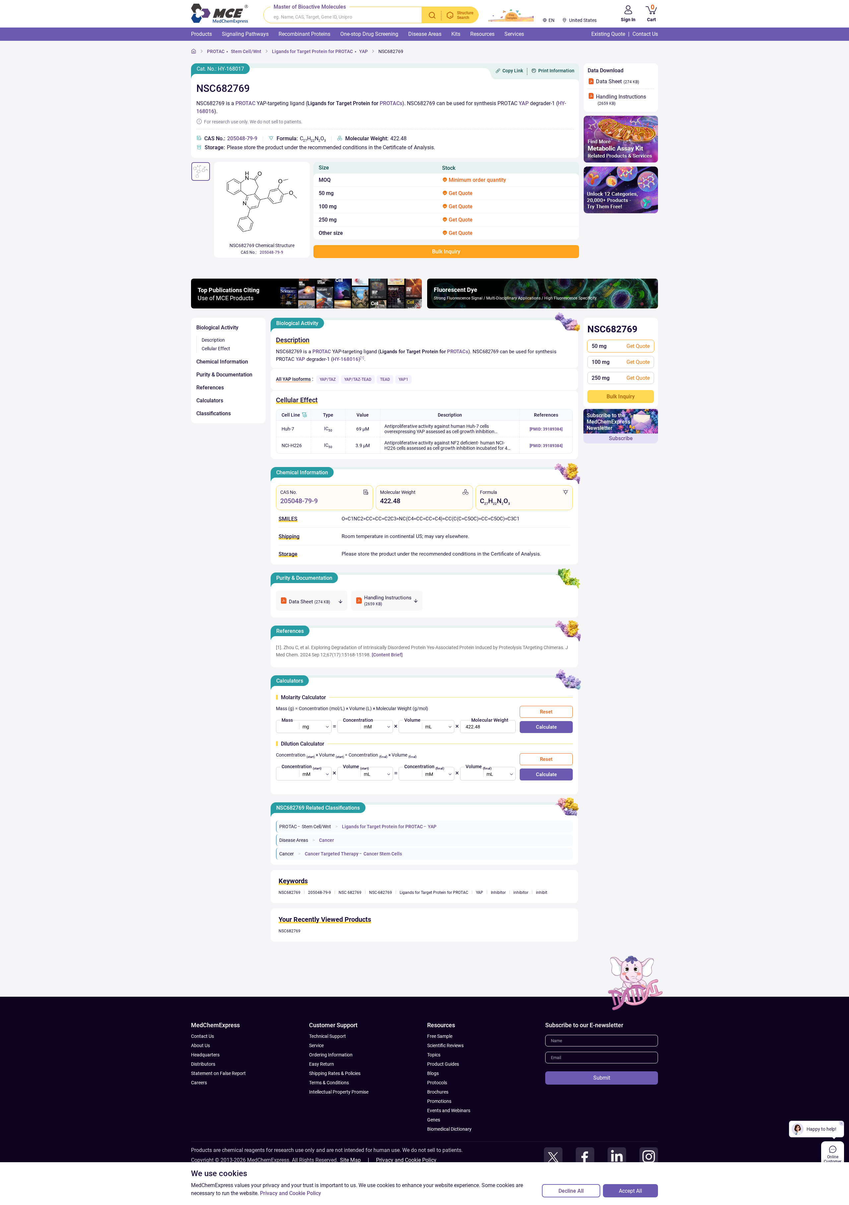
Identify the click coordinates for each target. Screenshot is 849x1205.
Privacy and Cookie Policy (406, 1160)
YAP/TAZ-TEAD (357, 379)
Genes (433, 1119)
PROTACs (391, 103)
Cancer (326, 840)
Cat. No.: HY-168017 (220, 69)
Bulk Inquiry (621, 396)
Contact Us (202, 1036)
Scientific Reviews (445, 1045)
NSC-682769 (380, 892)
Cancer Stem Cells (382, 853)
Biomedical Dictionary (449, 1129)
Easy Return (321, 1064)
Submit (601, 1078)
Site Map (350, 1160)
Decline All (571, 1191)
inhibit (541, 892)
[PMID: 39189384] (546, 429)
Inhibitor (498, 892)
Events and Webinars (448, 1110)
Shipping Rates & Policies (334, 1073)
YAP (363, 51)
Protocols (437, 1082)
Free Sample (439, 1036)
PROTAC (216, 51)
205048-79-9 (242, 138)
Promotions (439, 1101)
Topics (433, 1054)
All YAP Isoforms (293, 379)
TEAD (385, 379)
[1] (362, 358)
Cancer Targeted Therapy (332, 853)
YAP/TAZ (328, 379)
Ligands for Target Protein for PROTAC (312, 51)
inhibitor (520, 892)
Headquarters (205, 1054)
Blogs (433, 1073)
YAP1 (403, 379)
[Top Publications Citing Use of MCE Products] (306, 306)
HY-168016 (346, 359)
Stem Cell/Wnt (246, 51)
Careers (199, 1082)
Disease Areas (293, 840)
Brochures (437, 1092)
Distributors (203, 1064)
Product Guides (443, 1064)
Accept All (630, 1191)
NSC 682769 (350, 892)
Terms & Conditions (329, 1082)
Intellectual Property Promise (338, 1092)
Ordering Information (331, 1054)
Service (316, 1045)
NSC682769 (390, 51)
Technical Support (327, 1036)
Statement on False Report (218, 1073)
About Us (200, 1045)
